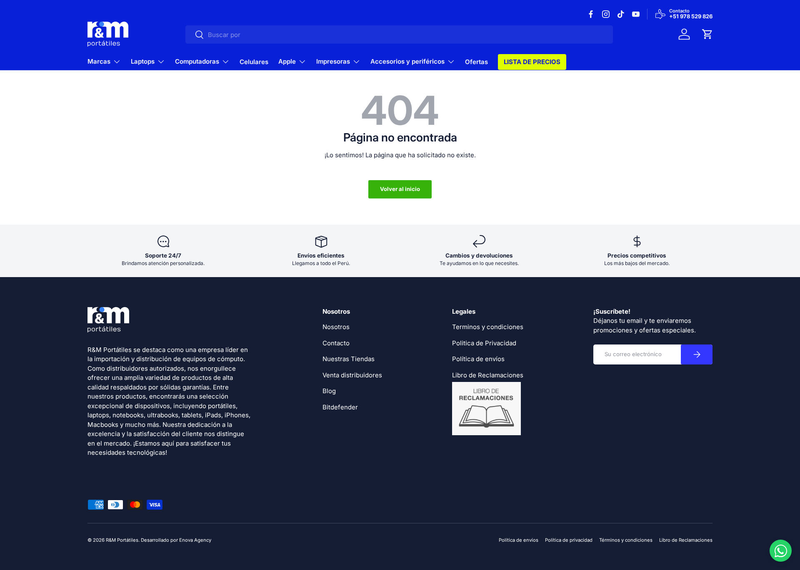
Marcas (99, 61)
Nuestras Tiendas (348, 359)
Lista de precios (532, 62)
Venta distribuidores (352, 375)
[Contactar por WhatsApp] (781, 551)
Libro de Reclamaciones (685, 540)
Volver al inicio (400, 189)
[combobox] (399, 34)
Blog (329, 391)
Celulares (254, 62)
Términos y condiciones (625, 540)
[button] (707, 34)
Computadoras (197, 61)
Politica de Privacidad (484, 343)
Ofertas (476, 62)
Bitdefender (340, 407)
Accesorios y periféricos (407, 61)
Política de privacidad (568, 540)
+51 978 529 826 (690, 17)
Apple (287, 61)
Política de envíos (478, 359)
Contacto (336, 343)
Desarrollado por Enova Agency (176, 540)
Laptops (143, 61)
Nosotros (336, 327)
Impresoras (333, 61)
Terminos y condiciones (487, 327)
